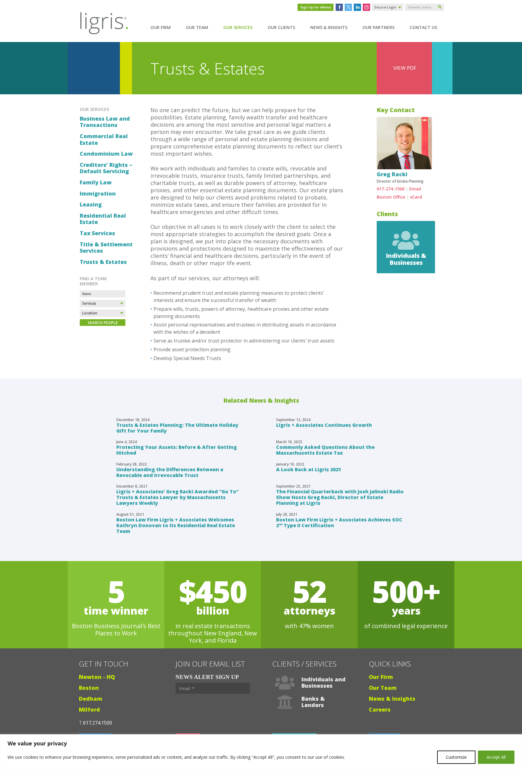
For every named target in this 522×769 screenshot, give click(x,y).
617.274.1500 (97, 722)
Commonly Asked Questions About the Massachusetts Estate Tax (325, 450)
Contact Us (423, 27)
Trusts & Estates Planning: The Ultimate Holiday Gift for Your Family (177, 428)
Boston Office (391, 197)
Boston (89, 687)
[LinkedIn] (357, 7)
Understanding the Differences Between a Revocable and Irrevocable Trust (169, 472)
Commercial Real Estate (104, 139)
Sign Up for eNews (315, 7)
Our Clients (281, 27)
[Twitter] (348, 7)
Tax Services (97, 233)
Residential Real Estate (103, 219)
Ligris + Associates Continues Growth (324, 425)
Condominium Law (106, 154)
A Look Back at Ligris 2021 (308, 469)
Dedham (90, 698)
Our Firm (160, 27)
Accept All (496, 757)
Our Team (197, 27)
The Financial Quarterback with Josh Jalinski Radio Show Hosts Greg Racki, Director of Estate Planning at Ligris (340, 497)
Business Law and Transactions (105, 121)
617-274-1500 (390, 189)
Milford (89, 709)
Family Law (95, 182)
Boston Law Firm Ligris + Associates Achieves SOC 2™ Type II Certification (339, 522)
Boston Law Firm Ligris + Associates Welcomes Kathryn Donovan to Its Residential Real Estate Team (175, 525)
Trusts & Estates (103, 262)
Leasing (91, 204)
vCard (416, 197)
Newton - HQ (97, 676)
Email (415, 189)
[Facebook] (339, 7)
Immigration (98, 193)
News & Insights (328, 27)
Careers (380, 709)
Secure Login (385, 7)
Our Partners (378, 27)
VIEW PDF (404, 67)
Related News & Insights (261, 400)
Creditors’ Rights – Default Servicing (106, 168)
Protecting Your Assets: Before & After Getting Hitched (176, 450)
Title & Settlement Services (106, 247)
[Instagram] (366, 7)
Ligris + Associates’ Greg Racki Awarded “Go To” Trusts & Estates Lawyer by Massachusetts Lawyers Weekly (177, 497)
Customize (456, 757)
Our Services (238, 27)
